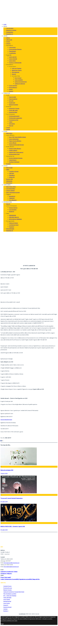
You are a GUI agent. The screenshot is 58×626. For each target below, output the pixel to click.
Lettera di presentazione (21, 82)
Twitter (15, 572)
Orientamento (9, 32)
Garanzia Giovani (7, 607)
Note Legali (7, 577)
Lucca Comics (6, 603)
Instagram (3, 574)
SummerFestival (7, 601)
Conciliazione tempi (13, 225)
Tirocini (8, 42)
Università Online (13, 112)
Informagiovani (15, 72)
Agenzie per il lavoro (17, 70)
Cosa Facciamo (9, 28)
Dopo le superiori (13, 99)
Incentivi (11, 91)
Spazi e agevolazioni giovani (13, 192)
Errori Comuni (18, 78)
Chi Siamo (5, 2)
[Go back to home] (4, 20)
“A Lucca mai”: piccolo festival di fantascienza (11, 498)
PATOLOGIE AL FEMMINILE (15, 219)
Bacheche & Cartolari (11, 30)
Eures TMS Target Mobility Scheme (17, 137)
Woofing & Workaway (14, 162)
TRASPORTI (12, 198)
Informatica (12, 124)
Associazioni (9, 183)
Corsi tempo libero (10, 189)
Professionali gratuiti (14, 116)
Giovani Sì (5, 605)
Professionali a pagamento (15, 118)
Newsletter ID (9, 231)
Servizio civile (9, 179)
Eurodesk (8, 164)
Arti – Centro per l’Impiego (9, 596)
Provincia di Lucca (7, 588)
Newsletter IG (9, 34)
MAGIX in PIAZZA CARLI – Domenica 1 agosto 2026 (13, 526)
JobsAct (11, 89)
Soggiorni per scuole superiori (16, 152)
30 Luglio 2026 (4, 502)
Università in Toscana (14, 109)
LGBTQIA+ (11, 173)
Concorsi (8, 44)
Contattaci (6, 8)
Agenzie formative (13, 105)
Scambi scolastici (13, 150)
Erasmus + (5, 611)
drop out (11, 126)
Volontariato (9, 181)
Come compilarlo (19, 80)
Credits (2, 579)
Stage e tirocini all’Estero (15, 141)
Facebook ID (10, 572)
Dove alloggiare (13, 200)
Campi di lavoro (12, 160)
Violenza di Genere (13, 223)
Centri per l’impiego (16, 68)
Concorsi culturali (10, 191)
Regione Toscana (7, 590)
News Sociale (9, 168)
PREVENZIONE (12, 215)
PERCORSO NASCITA (14, 217)
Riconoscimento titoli (14, 154)
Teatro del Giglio (7, 598)
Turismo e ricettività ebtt (15, 63)
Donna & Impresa (13, 208)
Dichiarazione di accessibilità (12, 579)
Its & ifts (11, 101)
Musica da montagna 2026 (7, 470)
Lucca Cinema (6, 599)
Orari (4, 6)
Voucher (8, 130)
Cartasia (5, 609)
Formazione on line (13, 120)
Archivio (5, 261)
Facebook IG (3, 572)
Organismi (11, 227)
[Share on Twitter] (2, 440)
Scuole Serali (12, 103)
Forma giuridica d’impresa (15, 49)
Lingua (10, 122)
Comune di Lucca (7, 586)
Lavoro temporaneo (14, 139)
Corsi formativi (12, 210)
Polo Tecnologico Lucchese (9, 594)
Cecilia (4, 259)
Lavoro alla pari (12, 143)
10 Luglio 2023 (6, 263)
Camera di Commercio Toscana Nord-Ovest (13, 592)
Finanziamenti (12, 51)
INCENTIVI (11, 212)
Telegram (9, 574)
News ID (8, 204)
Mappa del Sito (36, 579)
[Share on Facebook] (1, 440)
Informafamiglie (10, 229)
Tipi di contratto (13, 86)
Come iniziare (12, 47)
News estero (9, 133)
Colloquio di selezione (20, 84)
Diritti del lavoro (13, 88)
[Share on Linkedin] (4, 440)
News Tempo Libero (11, 187)
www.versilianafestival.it (6, 420)
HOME (4, 25)
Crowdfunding (12, 53)
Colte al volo (9, 40)
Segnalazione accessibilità (25, 579)
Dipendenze (12, 175)
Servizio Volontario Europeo (15, 158)
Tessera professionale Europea (16, 145)
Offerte (8, 38)
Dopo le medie (12, 97)
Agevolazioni (12, 196)
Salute (7, 170)
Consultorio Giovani (13, 171)
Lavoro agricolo (13, 57)
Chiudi (2, 624)
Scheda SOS (12, 177)
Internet (14, 74)
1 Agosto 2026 (4, 474)
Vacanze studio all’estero (15, 149)
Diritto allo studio (13, 110)
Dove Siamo (6, 4)
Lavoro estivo (12, 61)
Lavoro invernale (13, 59)
